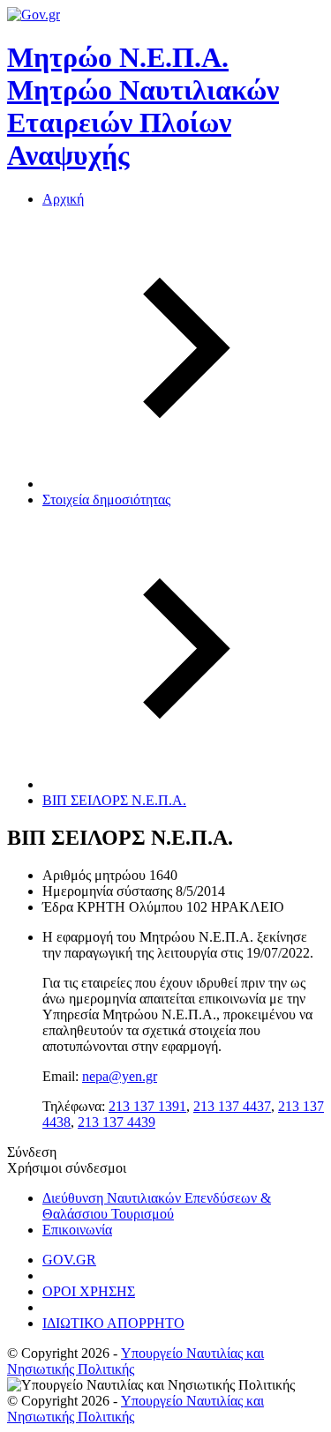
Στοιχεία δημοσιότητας (106, 499)
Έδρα (57, 906)
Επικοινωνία (77, 1229)
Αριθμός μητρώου (94, 875)
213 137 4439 (116, 1122)
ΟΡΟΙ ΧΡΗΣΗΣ (88, 1291)
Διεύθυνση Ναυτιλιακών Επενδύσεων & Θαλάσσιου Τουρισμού (156, 1205)
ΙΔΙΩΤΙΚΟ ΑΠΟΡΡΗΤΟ (113, 1323)
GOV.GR (69, 1259)
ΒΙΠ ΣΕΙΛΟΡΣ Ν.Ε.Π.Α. (114, 800)
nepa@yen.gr (119, 1076)
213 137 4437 (232, 1106)
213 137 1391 (147, 1106)
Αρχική (63, 198)
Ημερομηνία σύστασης (107, 891)
